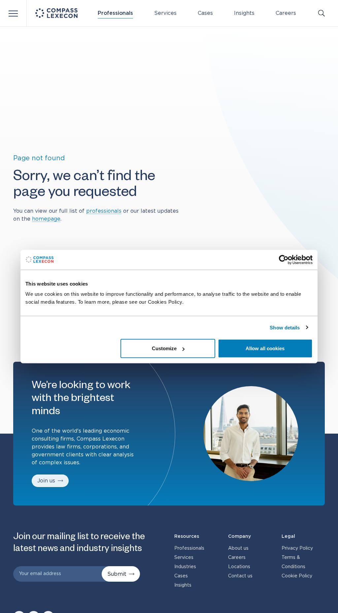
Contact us (240, 576)
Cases (205, 13)
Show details (285, 327)
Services (165, 13)
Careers (286, 13)
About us (238, 548)
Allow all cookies (265, 348)
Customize (164, 348)
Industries (185, 567)
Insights (244, 13)
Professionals (115, 13)
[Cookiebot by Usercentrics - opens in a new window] (284, 259)
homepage (46, 219)
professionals (103, 211)
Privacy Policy (297, 548)
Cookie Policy (297, 576)
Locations (239, 567)
